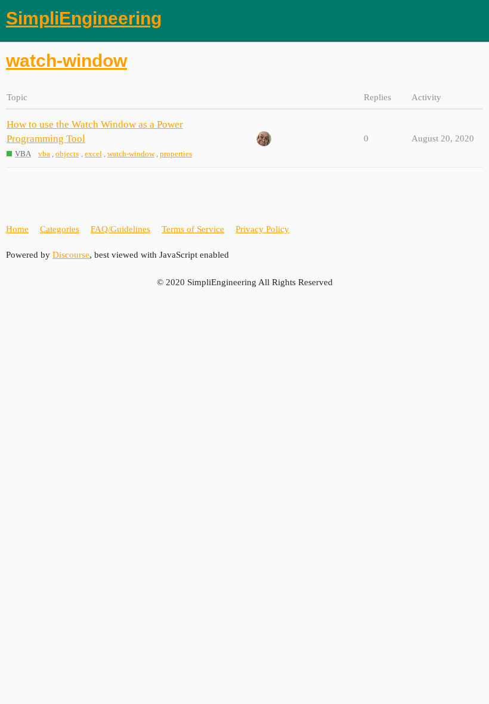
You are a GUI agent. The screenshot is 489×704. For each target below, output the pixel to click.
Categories (59, 229)
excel (93, 153)
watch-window (130, 153)
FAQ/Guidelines (120, 229)
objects (67, 153)
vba (44, 153)
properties (176, 153)
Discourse (70, 255)
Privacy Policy (262, 229)
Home (17, 229)
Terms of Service (193, 229)
